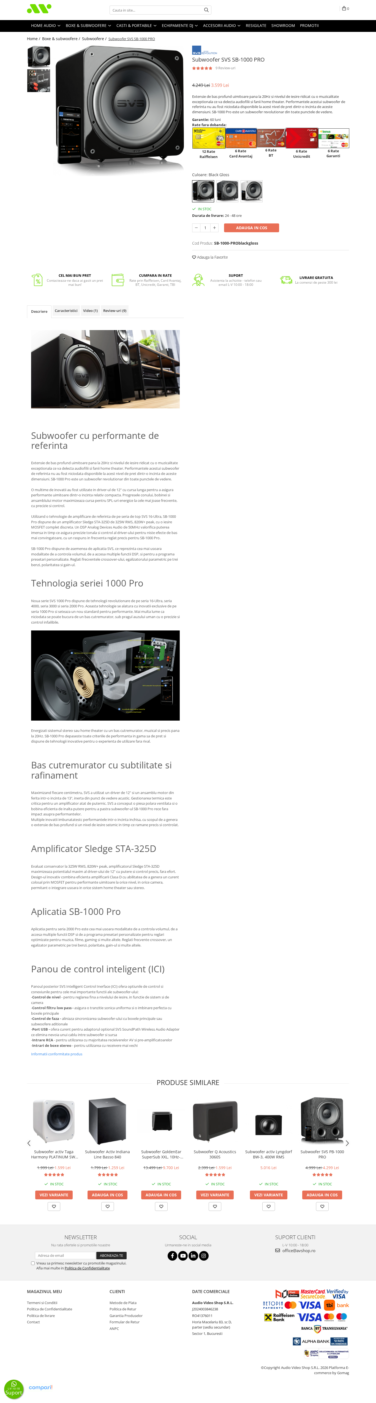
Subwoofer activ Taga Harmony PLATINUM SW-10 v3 (54, 1154)
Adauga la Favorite (212, 257)
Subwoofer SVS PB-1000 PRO (322, 1154)
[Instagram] (204, 1256)
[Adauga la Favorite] (54, 1206)
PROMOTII (309, 25)
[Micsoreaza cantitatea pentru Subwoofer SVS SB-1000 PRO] (196, 227)
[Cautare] (206, 10)
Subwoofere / (95, 38)
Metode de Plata (123, 1302)
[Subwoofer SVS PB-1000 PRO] (322, 1121)
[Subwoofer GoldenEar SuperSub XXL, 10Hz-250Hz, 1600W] (161, 1121)
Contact (33, 1321)
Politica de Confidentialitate (87, 1268)
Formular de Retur (125, 1321)
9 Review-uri (225, 67)
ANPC (114, 1328)
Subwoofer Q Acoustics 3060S (215, 1154)
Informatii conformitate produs (56, 1053)
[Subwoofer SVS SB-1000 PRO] (118, 111)
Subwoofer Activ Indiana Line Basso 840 (107, 1154)
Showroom (283, 25)
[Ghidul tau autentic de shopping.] (40, 1387)
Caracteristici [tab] (66, 310)
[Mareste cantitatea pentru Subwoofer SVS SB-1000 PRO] (214, 227)
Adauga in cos (251, 227)
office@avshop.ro (298, 1250)
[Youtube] (183, 1256)
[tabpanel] (118, 111)
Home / (34, 38)
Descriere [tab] (39, 311)
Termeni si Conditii (42, 1302)
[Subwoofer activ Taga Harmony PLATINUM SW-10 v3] (54, 1121)
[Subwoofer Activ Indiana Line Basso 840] (107, 1121)
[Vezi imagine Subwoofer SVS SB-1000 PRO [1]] (38, 80)
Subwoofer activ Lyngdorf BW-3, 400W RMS (268, 1154)
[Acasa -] (54, 10)
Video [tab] (90, 310)
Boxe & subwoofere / (61, 38)
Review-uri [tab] (114, 310)
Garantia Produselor (126, 1315)
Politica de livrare (41, 1315)
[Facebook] (172, 1256)
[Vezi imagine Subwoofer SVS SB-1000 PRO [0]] (38, 57)
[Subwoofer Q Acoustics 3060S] (215, 1121)
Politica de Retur (123, 1309)
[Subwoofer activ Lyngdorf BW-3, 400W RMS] (268, 1121)
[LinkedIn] (193, 1256)
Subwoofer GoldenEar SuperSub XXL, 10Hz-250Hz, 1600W (161, 1154)
